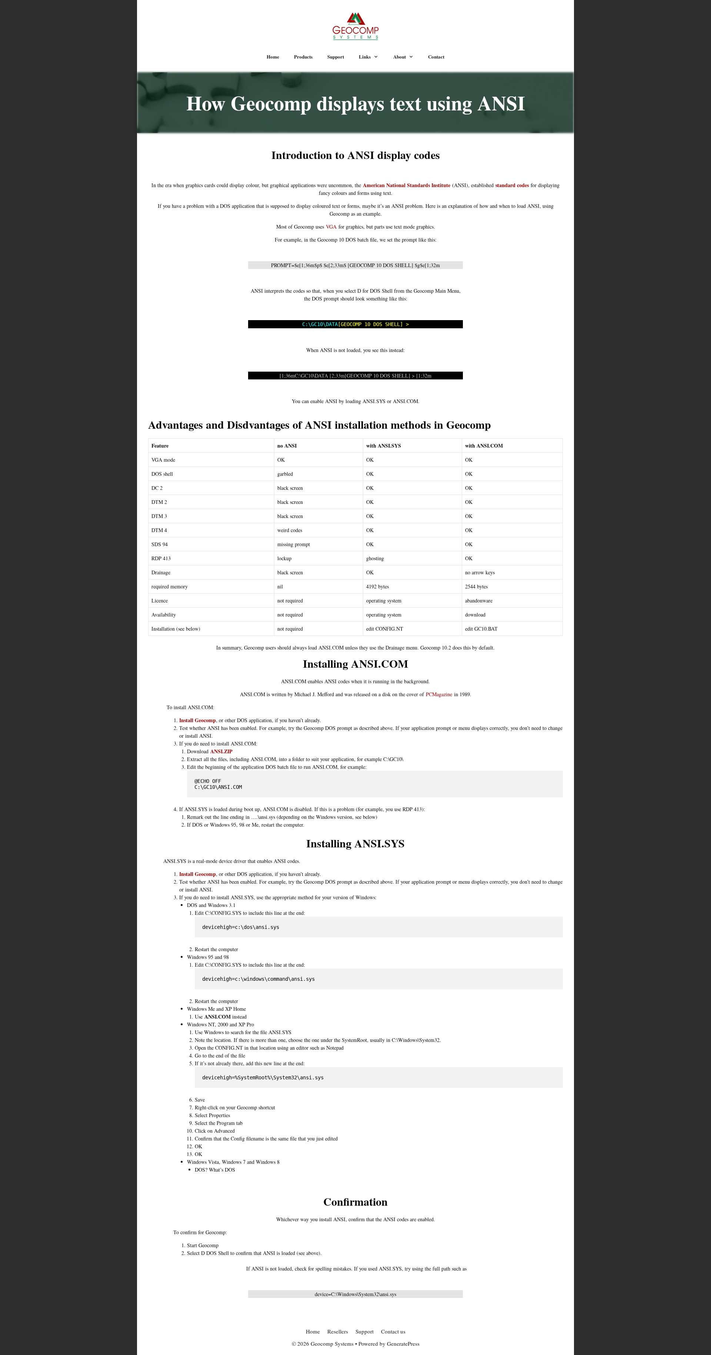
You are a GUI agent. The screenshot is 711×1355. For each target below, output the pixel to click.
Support (335, 56)
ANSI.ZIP (221, 751)
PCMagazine (439, 694)
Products (303, 56)
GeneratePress (403, 1343)
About (399, 56)
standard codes (512, 185)
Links (365, 56)
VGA (331, 226)
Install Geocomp (197, 720)
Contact (436, 56)
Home (273, 56)
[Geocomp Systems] (355, 25)
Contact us (393, 1331)
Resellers (337, 1331)
